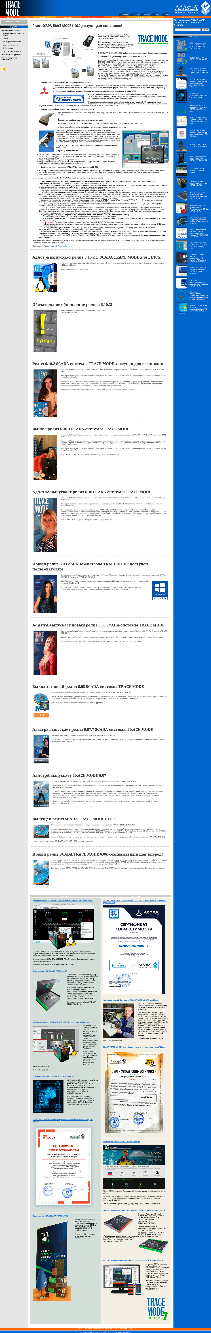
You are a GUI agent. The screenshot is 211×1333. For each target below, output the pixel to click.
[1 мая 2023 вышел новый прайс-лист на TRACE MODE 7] (192, 188)
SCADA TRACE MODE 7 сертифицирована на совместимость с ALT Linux (134, 1047)
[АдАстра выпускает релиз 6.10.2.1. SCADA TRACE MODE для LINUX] (192, 251)
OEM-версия (8, 48)
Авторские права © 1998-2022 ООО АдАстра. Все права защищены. (105, 1332)
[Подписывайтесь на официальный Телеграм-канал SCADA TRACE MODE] (192, 213)
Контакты (78, 1328)
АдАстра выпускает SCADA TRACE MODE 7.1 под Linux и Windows (61, 1022)
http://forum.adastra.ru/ (63, 246)
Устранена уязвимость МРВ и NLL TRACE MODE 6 (53, 1076)
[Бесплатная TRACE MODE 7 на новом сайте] (192, 176)
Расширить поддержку (11, 55)
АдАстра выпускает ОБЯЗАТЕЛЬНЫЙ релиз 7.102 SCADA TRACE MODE (63, 901)
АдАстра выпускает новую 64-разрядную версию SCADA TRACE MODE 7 (134, 1260)
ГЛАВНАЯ (9, 17)
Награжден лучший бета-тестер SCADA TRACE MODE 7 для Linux (130, 1000)
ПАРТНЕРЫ (92, 17)
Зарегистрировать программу (9, 58)
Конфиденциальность (128, 1328)
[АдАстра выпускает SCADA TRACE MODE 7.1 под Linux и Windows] (192, 76)
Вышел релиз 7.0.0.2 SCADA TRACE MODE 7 (51, 1216)
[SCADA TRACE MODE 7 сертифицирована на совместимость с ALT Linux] (192, 126)
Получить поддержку (11, 30)
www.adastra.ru (141, 240)
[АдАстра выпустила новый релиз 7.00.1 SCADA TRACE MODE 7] (192, 163)
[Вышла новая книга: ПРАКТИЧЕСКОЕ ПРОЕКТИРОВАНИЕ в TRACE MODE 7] (192, 201)
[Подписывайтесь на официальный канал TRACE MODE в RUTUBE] (192, 276)
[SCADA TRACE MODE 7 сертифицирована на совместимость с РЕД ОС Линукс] (192, 138)
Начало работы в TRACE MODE (13, 34)
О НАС (26, 17)
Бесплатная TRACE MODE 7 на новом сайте (121, 1142)
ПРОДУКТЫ (44, 17)
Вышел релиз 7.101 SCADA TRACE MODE (50, 971)
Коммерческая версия (12, 42)
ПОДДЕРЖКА (68, 17)
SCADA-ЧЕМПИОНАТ (145, 17)
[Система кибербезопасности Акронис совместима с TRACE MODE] (192, 288)
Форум (5, 38)
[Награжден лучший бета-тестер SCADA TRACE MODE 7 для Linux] (192, 113)
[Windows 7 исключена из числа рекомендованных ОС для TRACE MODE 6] (192, 313)
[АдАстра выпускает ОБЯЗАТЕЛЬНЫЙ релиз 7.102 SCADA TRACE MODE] (192, 51)
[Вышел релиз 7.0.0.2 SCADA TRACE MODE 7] (192, 151)
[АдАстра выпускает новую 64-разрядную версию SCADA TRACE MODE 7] (192, 226)
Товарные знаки (111, 1328)
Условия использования (93, 1328)
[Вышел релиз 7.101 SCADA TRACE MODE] (192, 63)
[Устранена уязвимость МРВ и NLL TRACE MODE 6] (192, 101)
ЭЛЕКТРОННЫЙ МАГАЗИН (188, 17)
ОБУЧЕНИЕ (115, 17)
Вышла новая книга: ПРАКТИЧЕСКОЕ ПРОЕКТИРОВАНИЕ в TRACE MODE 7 (135, 1210)
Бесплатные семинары (12, 51)
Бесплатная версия (10, 45)
